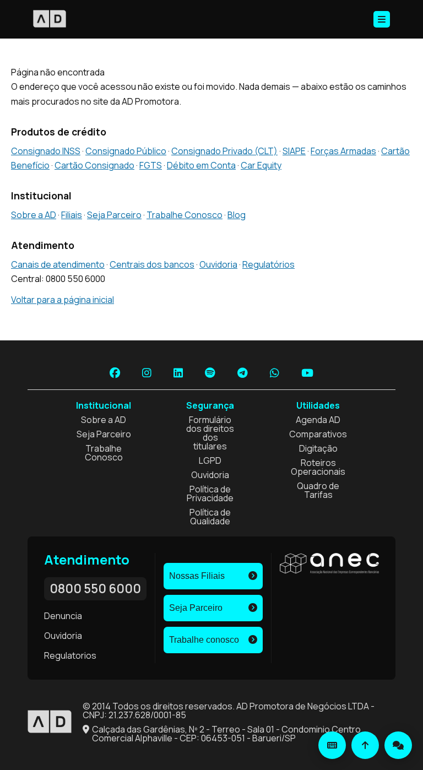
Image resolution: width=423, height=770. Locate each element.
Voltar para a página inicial (62, 300)
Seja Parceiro (114, 215)
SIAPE (294, 151)
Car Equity (261, 165)
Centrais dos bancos (152, 264)
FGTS (150, 165)
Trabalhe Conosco (185, 215)
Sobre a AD (33, 215)
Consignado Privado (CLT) (224, 151)
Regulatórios (268, 264)
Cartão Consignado (94, 165)
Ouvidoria (218, 264)
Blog (236, 215)
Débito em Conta (201, 165)
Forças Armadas (343, 151)
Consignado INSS (45, 151)
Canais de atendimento (58, 264)
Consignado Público (125, 151)
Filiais (71, 215)
